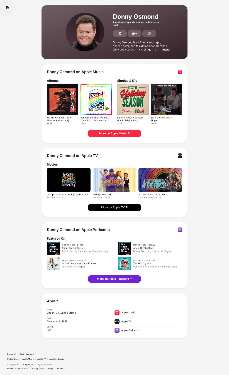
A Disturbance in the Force (153, 194)
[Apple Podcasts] (149, 33)
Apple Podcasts (56, 359)
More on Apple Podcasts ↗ (114, 278)
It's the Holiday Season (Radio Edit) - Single (130, 87)
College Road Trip (102, 194)
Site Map (61, 369)
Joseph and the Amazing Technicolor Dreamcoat (67, 194)
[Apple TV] (134, 33)
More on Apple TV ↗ (114, 207)
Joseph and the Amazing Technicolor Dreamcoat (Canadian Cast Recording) (95, 88)
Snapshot (11, 354)
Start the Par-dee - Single (165, 85)
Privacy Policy (38, 369)
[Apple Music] (120, 33)
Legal (50, 369)
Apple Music (28, 359)
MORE (166, 50)
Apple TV (41, 359)
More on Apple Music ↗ (114, 133)
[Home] (7, 7)
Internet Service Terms (17, 369)
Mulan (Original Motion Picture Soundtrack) (59, 87)
